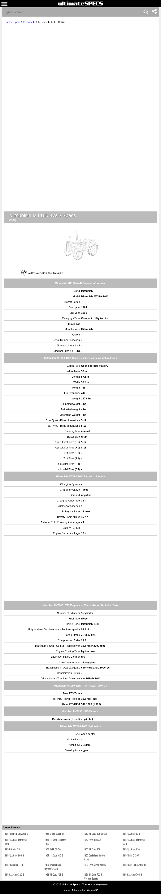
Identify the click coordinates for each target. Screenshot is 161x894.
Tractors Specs (12, 21)
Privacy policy (79, 890)
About (67, 890)
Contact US (92, 890)
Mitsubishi (29, 21)
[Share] (154, 11)
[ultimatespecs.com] (80, 3)
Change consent (101, 885)
